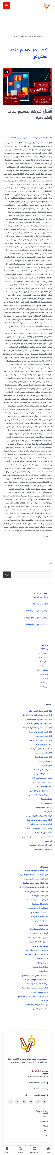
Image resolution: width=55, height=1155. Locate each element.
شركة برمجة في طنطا (40, 603)
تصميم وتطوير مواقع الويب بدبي (40, 794)
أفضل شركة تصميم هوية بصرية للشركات (37, 727)
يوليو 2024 (44, 674)
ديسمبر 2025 (43, 653)
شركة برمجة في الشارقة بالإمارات (36, 624)
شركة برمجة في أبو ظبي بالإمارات (36, 617)
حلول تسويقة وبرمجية (44, 807)
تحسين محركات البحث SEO (42, 778)
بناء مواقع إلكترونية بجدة (43, 769)
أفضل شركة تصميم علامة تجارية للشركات (37, 715)
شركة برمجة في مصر (41, 597)
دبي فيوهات (47, 811)
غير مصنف (48, 841)
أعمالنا (46, 1130)
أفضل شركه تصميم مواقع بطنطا (40, 731)
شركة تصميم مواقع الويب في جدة (39, 820)
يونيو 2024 (44, 678)
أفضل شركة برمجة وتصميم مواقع (40, 711)
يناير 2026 (44, 649)
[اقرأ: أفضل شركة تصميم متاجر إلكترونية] (27, 86)
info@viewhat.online (37, 1082)
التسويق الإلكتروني (45, 761)
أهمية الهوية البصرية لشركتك (41, 748)
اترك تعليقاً (48, 137)
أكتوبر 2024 (43, 661)
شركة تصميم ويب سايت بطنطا (41, 824)
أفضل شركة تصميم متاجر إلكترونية (29, 114)
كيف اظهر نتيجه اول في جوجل (40, 845)
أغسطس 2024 (42, 670)
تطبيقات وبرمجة (46, 799)
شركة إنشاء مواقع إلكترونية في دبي (39, 815)
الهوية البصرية (47, 765)
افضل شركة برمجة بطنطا (43, 757)
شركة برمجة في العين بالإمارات (37, 610)
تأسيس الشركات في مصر (43, 773)
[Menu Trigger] (6, 5)
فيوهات (20, 1146)
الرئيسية (39, 36)
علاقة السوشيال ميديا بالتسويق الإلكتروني (37, 836)
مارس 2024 (44, 686)
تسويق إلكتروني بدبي (44, 786)
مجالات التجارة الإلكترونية (43, 849)
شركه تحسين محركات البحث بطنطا (39, 828)
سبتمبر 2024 (43, 665)
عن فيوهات (44, 1121)
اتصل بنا (45, 1135)
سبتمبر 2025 (43, 657)
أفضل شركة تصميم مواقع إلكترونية (39, 723)
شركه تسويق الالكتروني (43, 832)
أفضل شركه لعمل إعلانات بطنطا (40, 740)
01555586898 (40, 1088)
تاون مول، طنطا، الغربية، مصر (36, 1076)
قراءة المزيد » (47, 536)
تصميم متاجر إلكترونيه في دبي (41, 790)
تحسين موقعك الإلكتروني (42, 782)
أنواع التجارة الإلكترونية (44, 744)
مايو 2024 (44, 682)
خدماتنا (45, 1126)
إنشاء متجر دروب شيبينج (43, 752)
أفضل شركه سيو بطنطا (44, 736)
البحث (50, 563)
